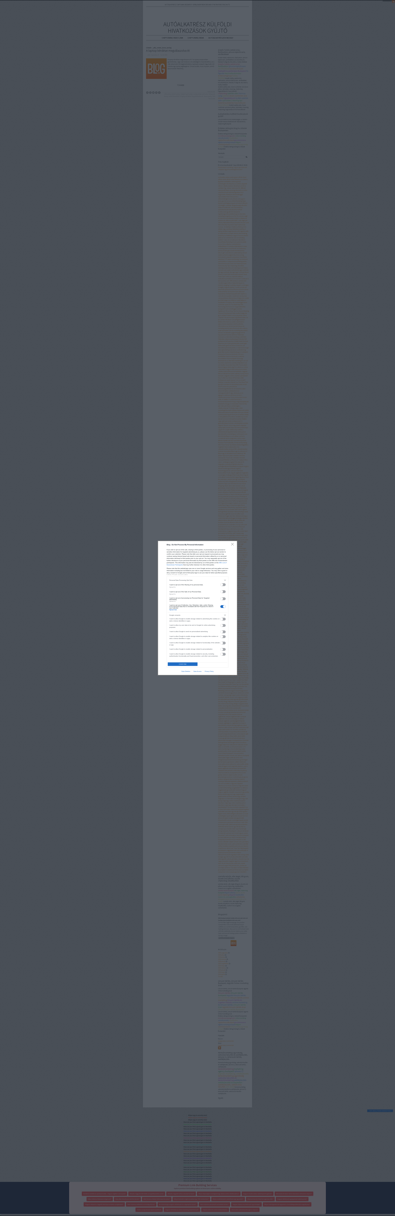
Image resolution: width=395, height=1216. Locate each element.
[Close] (233, 545)
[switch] (223, 584)
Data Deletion (185, 671)
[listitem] (197, 580)
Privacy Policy (209, 671)
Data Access (197, 671)
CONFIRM (182, 664)
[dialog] (197, 608)
